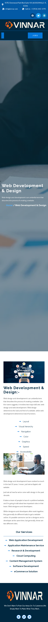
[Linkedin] (44, 15)
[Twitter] (38, 15)
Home (9, 205)
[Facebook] (32, 15)
